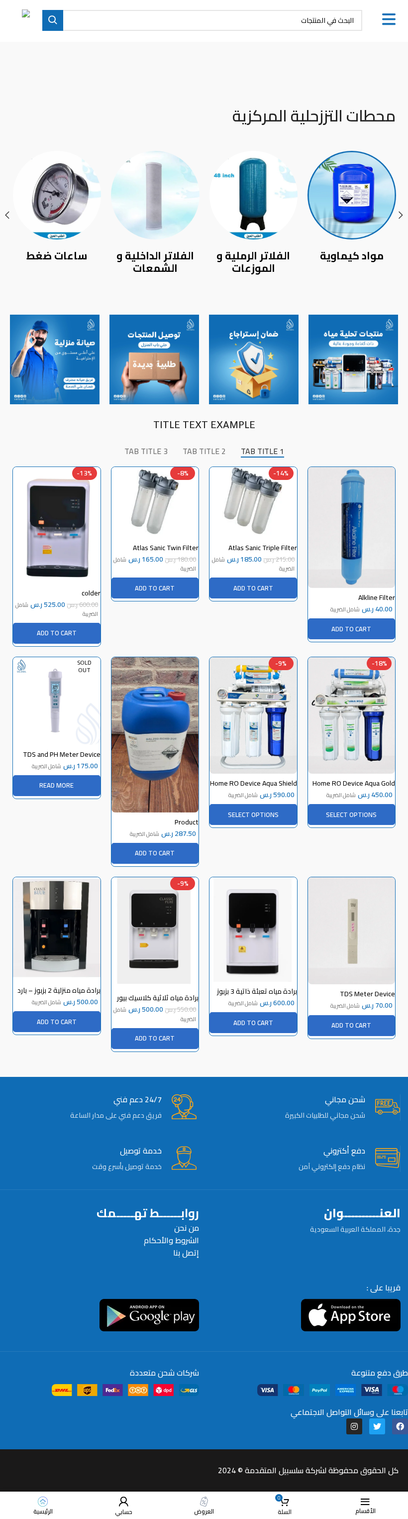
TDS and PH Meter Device (62, 754)
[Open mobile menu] (389, 19)
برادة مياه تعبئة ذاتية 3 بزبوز (257, 991)
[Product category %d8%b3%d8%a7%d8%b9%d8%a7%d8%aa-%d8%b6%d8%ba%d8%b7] (57, 209)
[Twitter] (377, 1426)
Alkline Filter (376, 597)
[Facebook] (400, 1426)
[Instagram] (354, 1426)
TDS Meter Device (367, 993)
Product (187, 822)
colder (91, 592)
